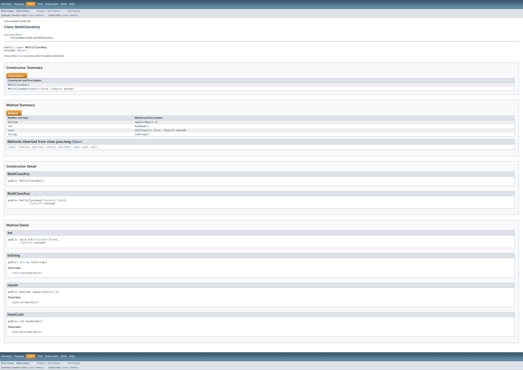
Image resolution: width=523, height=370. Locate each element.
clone (11, 147)
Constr (31, 15)
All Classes (74, 11)
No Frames (54, 11)
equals (139, 122)
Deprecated (51, 4)
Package (19, 4)
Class (31, 88)
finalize (24, 147)
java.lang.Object (13, 34)
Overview (6, 4)
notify (51, 147)
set (137, 130)
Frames (41, 11)
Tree (40, 4)
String (12, 134)
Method (40, 15)
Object (22, 50)
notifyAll (64, 147)
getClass (38, 147)
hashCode (140, 126)
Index (64, 4)
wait (77, 147)
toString (140, 134)
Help (72, 4)
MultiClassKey (17, 84)
